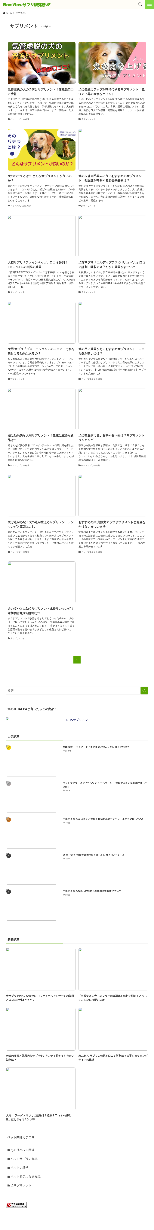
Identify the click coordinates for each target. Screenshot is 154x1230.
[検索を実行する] (144, 690)
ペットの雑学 (20, 1167)
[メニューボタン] (149, 4)
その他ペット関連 (23, 1150)
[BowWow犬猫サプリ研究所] (27, 4)
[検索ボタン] (140, 4)
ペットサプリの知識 (24, 1158)
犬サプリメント (21, 1185)
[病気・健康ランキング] (16, 1206)
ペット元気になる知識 (26, 1176)
